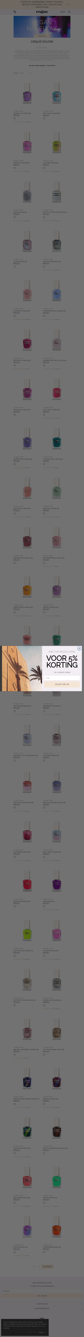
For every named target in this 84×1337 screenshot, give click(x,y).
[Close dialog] (79, 648)
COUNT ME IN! (62, 684)
